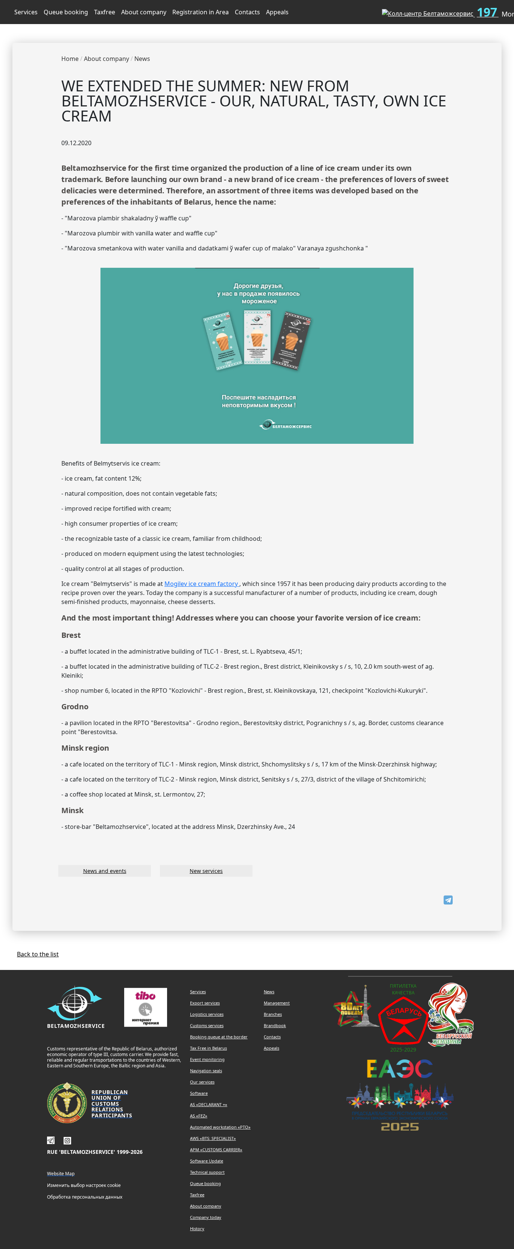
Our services (202, 1082)
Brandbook (275, 1025)
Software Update (206, 1161)
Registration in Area (200, 12)
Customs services (207, 1025)
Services (26, 12)
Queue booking (66, 12)
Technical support (207, 1172)
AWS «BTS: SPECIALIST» (213, 1138)
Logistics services (207, 1014)
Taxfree (104, 12)
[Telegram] (448, 900)
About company (143, 12)
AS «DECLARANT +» (208, 1104)
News (269, 991)
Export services (205, 1003)
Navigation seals (206, 1070)
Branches (273, 1014)
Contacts (247, 12)
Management (277, 1003)
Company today (205, 1217)
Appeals (277, 12)
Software (199, 1093)
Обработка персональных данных (84, 1197)
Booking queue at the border (219, 1037)
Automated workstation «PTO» (220, 1127)
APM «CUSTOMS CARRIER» (216, 1149)
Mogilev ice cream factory (201, 584)
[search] (364, 10)
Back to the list (38, 954)
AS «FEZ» (198, 1115)
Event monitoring (207, 1059)
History (197, 1228)
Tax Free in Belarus (208, 1048)
